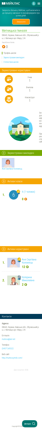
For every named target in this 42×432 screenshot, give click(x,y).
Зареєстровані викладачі (14, 57)
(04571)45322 (8, 348)
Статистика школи (11, 62)
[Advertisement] (21, 391)
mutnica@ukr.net (8, 339)
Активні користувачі (18, 249)
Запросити (21, 21)
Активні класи (14, 181)
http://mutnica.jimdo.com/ (12, 358)
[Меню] (39, 3)
